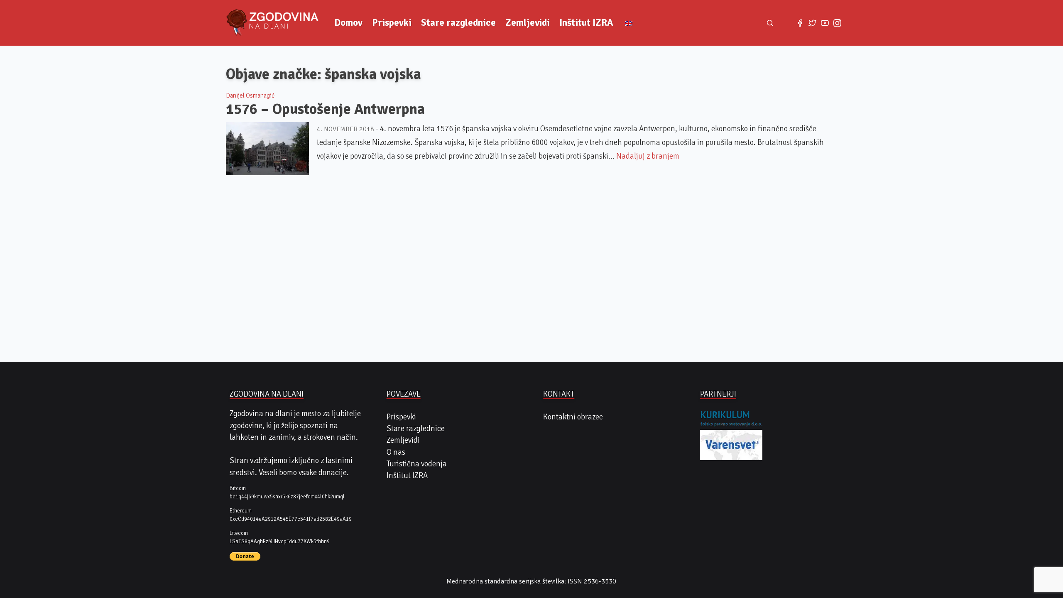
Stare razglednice (458, 23)
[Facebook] (800, 23)
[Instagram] (837, 23)
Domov (348, 23)
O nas (396, 452)
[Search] (770, 23)
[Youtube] (824, 23)
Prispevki (391, 23)
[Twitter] (812, 23)
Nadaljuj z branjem (647, 156)
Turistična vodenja (417, 464)
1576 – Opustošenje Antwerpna (325, 109)
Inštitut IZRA (586, 23)
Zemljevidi (527, 23)
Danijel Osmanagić (250, 95)
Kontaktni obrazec (573, 417)
